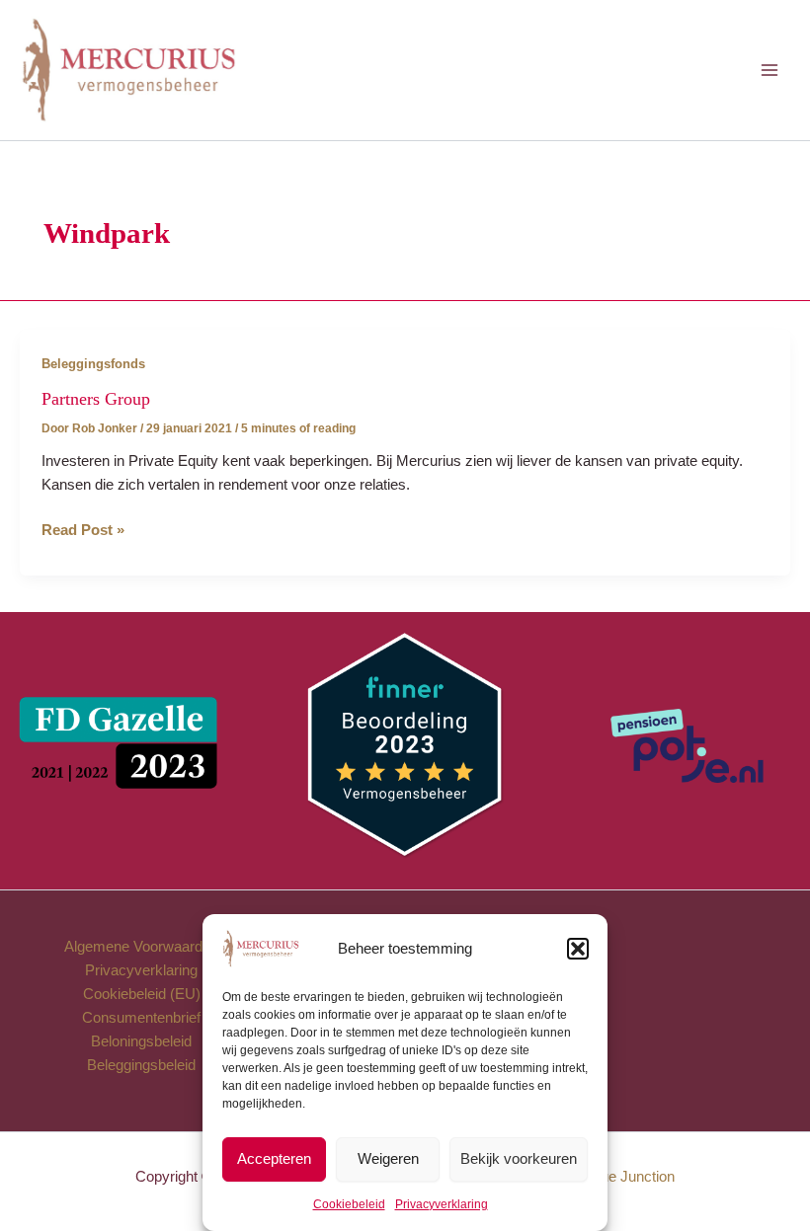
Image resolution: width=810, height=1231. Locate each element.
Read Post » (82, 531)
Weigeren (388, 1158)
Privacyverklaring (441, 1204)
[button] (578, 949)
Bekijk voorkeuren (518, 1158)
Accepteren (274, 1158)
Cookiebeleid (349, 1204)
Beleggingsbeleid (141, 1065)
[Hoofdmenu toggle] (769, 70)
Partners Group (95, 399)
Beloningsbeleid (141, 1041)
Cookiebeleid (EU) (142, 994)
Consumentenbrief (141, 1018)
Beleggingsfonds (93, 363)
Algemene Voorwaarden (141, 947)
